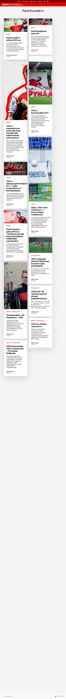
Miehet (8, 34)
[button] (63, 4)
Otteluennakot (15, 311)
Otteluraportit (35, 255)
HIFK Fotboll (34, 50)
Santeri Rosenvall (11, 55)
